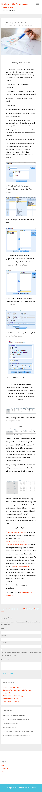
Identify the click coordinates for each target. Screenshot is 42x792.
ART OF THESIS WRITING (11, 687)
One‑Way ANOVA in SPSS (11, 701)
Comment (5, 660)
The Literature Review (32, 609)
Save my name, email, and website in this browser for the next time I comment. (21, 654)
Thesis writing (28, 25)
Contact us (4, 768)
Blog (22, 25)
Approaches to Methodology (13, 696)
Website (4, 643)
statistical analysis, (20, 545)
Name (3, 629)
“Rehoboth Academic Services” (16, 532)
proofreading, (15, 541)
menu (37, 4)
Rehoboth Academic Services (15, 6)
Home (3, 771)
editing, (8, 541)
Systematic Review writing (20, 566)
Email (3, 636)
